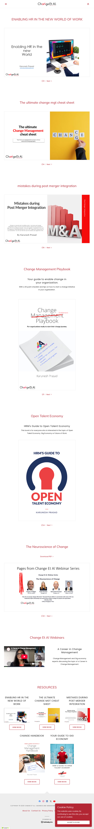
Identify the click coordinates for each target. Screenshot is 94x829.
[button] (6, 4)
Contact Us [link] (36, 811)
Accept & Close (73, 822)
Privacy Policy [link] (47, 811)
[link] (47, 4)
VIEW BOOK (16, 727)
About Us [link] (26, 811)
